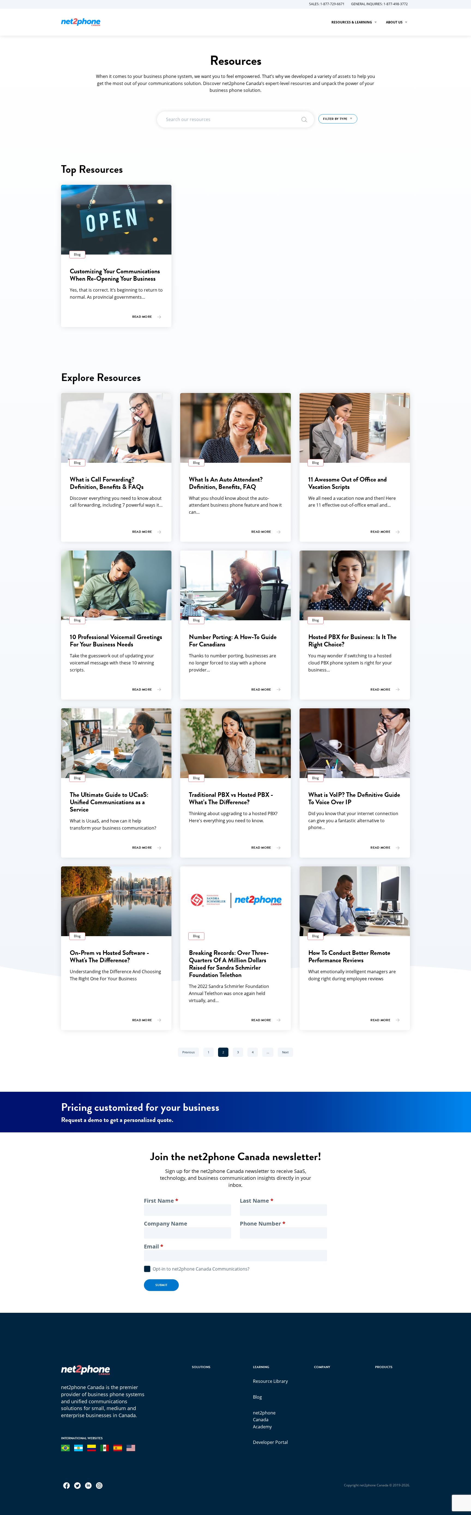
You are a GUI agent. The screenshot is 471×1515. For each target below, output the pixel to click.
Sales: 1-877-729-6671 (327, 4)
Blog (257, 1397)
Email (151, 1246)
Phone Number (260, 1223)
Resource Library (270, 1381)
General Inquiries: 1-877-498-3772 (379, 4)
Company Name (165, 1223)
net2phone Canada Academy (264, 1420)
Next (287, 1052)
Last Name (254, 1200)
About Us (394, 22)
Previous (190, 1052)
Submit (161, 1285)
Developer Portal (270, 1442)
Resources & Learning (352, 22)
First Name (159, 1200)
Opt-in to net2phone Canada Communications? (201, 1269)
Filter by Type (335, 118)
